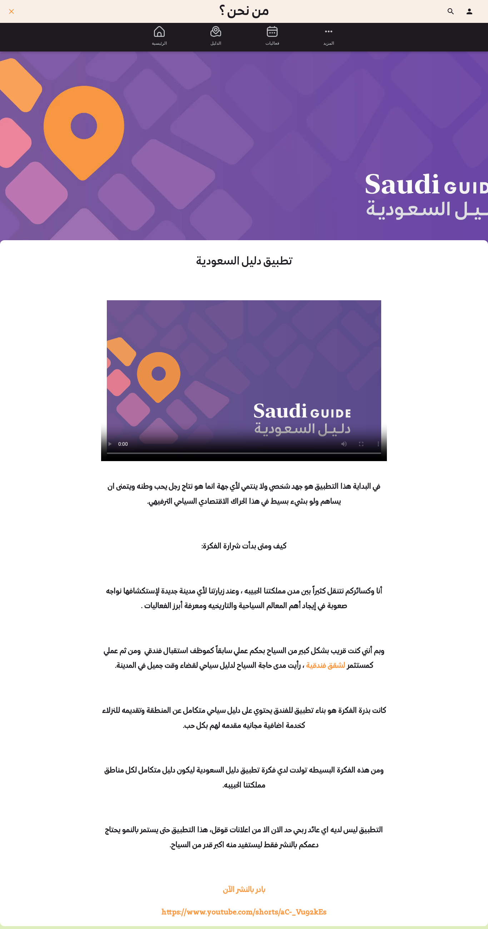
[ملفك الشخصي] (469, 11)
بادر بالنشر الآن (244, 890)
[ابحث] (450, 11)
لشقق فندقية (326, 666)
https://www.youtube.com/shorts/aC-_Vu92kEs (244, 912)
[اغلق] (11, 11)
